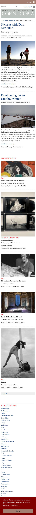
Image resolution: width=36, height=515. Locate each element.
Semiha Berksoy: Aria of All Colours (12, 180)
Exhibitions (4, 425)
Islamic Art (4, 439)
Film (2, 427)
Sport (2, 488)
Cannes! (3, 382)
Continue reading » (8, 84)
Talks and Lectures (7, 491)
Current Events (8, 158)
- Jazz (3, 458)
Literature (4, 444)
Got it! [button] (18, 511)
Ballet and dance (6, 467)
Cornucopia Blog (8, 20)
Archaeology (5, 408)
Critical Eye (5, 418)
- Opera (3, 463)
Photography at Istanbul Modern (11, 243)
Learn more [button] (14, 505)
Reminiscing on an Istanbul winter (13, 97)
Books (3, 413)
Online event (5, 479)
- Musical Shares (6, 460)
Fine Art (3, 430)
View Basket (28, 7)
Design (3, 423)
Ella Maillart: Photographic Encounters (13, 281)
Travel (3, 496)
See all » (5, 394)
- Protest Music (6, 465)
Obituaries (4, 477)
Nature (3, 470)
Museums (4, 448)
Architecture (5, 411)
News (3, 472)
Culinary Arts (5, 420)
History (3, 437)
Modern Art (5, 446)
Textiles (3, 493)
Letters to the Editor (7, 441)
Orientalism (5, 481)
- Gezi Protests (5, 474)
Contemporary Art (7, 415)
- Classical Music (6, 455)
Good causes (5, 434)
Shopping (4, 486)
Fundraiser (4, 432)
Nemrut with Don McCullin (12, 26)
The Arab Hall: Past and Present (11, 317)
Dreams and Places (7, 240)
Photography (5, 484)
